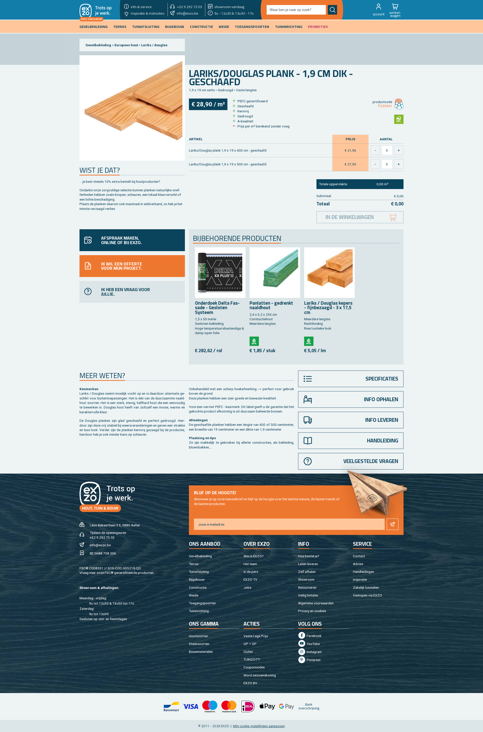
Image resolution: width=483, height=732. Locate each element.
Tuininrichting (199, 611)
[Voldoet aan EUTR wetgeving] (254, 341)
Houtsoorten (198, 636)
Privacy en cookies (312, 611)
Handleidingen (363, 572)
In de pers (251, 572)
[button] (378, 10)
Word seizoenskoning (260, 675)
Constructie (198, 587)
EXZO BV (250, 683)
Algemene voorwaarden (316, 603)
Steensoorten (199, 644)
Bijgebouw (197, 579)
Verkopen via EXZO (367, 595)
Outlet (248, 652)
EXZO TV (250, 579)
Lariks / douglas (154, 45)
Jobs (247, 587)
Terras (193, 564)
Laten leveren (308, 564)
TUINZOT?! (252, 659)
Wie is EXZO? (254, 556)
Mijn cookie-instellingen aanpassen (259, 726)
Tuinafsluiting (199, 572)
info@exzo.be (100, 545)
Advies (358, 564)
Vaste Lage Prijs (256, 636)
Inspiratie (360, 579)
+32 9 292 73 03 (102, 537)
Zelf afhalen (307, 572)
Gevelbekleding (98, 45)
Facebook (313, 636)
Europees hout (126, 45)
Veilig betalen (308, 595)
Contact (359, 556)
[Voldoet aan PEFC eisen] (399, 119)
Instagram (314, 652)
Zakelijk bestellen (366, 587)
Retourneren (307, 587)
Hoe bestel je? (308, 556)
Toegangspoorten (202, 603)
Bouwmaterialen (201, 652)
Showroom (306, 579)
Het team (250, 564)
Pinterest (313, 660)
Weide (193, 595)
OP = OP (250, 644)
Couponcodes (254, 667)
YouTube (313, 644)
